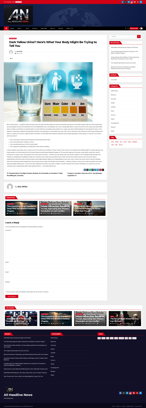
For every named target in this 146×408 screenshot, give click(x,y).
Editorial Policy (130, 406)
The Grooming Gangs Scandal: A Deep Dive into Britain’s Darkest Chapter (21, 208)
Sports (34, 28)
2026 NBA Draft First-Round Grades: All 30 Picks (124, 47)
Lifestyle (113, 107)
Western (44, 28)
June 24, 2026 (12, 323)
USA (112, 144)
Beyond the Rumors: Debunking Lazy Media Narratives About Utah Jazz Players (89, 208)
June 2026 (114, 79)
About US (69, 28)
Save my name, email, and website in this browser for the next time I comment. (28, 292)
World (60, 28)
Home (12, 28)
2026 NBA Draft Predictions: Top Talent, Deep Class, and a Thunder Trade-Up (25, 372)
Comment (8, 230)
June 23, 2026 (12, 213)
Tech (27, 28)
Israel (125, 141)
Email (7, 272)
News (19, 28)
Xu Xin (120, 144)
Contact (124, 406)
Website (7, 282)
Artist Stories (114, 90)
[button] (128, 28)
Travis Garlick (22, 213)
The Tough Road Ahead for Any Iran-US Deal (123, 63)
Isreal (129, 141)
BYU (112, 141)
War (116, 144)
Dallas (116, 141)
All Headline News (18, 395)
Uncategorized (13, 38)
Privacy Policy (138, 406)
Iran (121, 141)
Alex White (19, 51)
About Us (118, 406)
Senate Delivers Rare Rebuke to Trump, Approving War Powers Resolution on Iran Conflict (55, 208)
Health (52, 28)
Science (113, 115)
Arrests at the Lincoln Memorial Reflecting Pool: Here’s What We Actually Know (26, 369)
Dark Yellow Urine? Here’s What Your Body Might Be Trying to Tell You (23, 376)
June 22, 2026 (80, 213)
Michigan (135, 141)
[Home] (6, 28)
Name (7, 262)
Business (113, 94)
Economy (113, 99)
